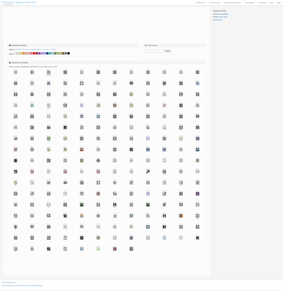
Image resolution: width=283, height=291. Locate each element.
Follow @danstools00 (8, 282)
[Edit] (16, 69)
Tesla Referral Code (36, 285)
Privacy (26, 285)
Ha (197, 218)
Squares (48, 75)
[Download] (14, 69)
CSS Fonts (218, 20)
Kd (49, 108)
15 (15, 185)
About (21, 285)
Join (271, 3)
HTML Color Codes (220, 17)
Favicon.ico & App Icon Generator (18, 2)
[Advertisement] (71, 26)
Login (278, 3)
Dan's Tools (14, 285)
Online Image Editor (221, 14)
